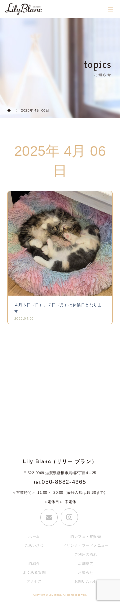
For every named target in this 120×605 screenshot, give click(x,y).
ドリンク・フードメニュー (86, 545)
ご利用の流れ (85, 554)
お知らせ (85, 572)
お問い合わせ (85, 581)
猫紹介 (34, 563)
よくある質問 (34, 572)
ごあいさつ (34, 545)
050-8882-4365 (64, 482)
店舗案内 (85, 563)
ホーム (34, 536)
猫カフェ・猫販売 (85, 536)
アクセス (34, 581)
